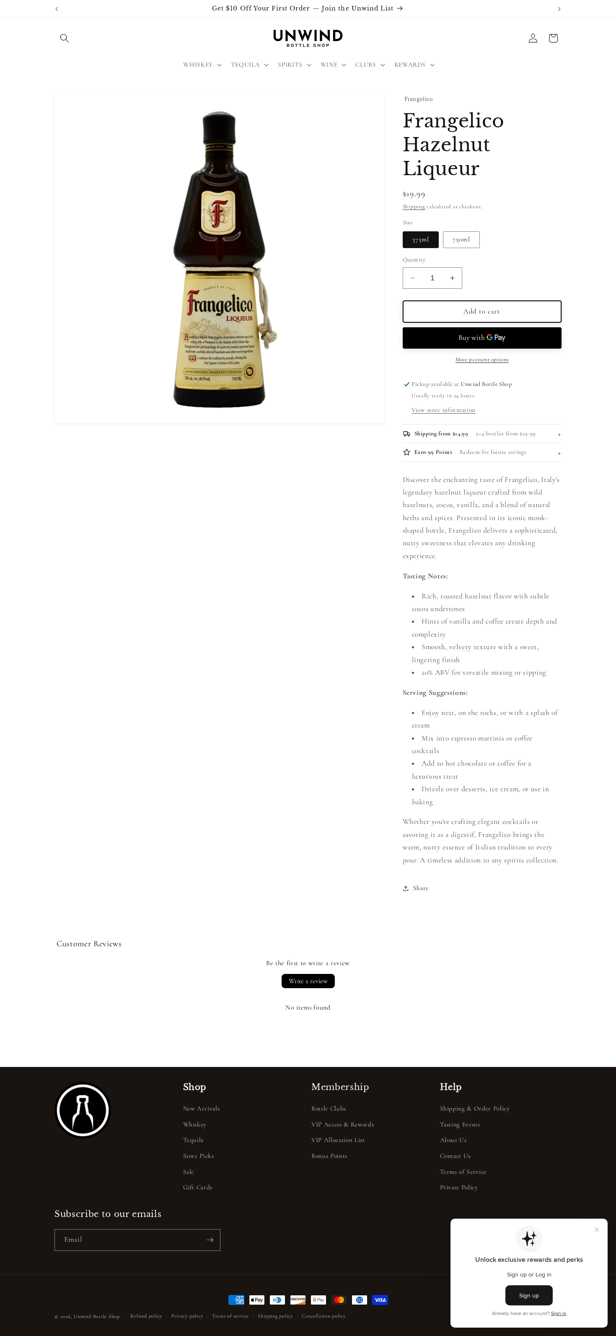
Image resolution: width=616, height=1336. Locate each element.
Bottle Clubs (328, 1108)
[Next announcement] (559, 9)
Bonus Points (329, 1156)
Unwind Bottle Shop (97, 1316)
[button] (64, 38)
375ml (421, 239)
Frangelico (418, 99)
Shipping (414, 206)
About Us (453, 1140)
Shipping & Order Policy (475, 1108)
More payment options (482, 359)
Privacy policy (187, 1316)
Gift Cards (198, 1187)
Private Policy (459, 1187)
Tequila (193, 1140)
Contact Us (455, 1156)
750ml (461, 239)
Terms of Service (463, 1171)
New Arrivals (201, 1108)
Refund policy (146, 1316)
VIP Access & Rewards (342, 1124)
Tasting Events (460, 1124)
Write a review (308, 981)
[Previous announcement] (57, 9)
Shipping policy (275, 1316)
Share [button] (421, 888)
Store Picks (198, 1156)
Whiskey (195, 1124)
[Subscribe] (210, 1240)
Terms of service (230, 1316)
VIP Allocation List (338, 1140)
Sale (188, 1171)
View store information (444, 410)
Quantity (414, 259)
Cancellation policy (324, 1316)
